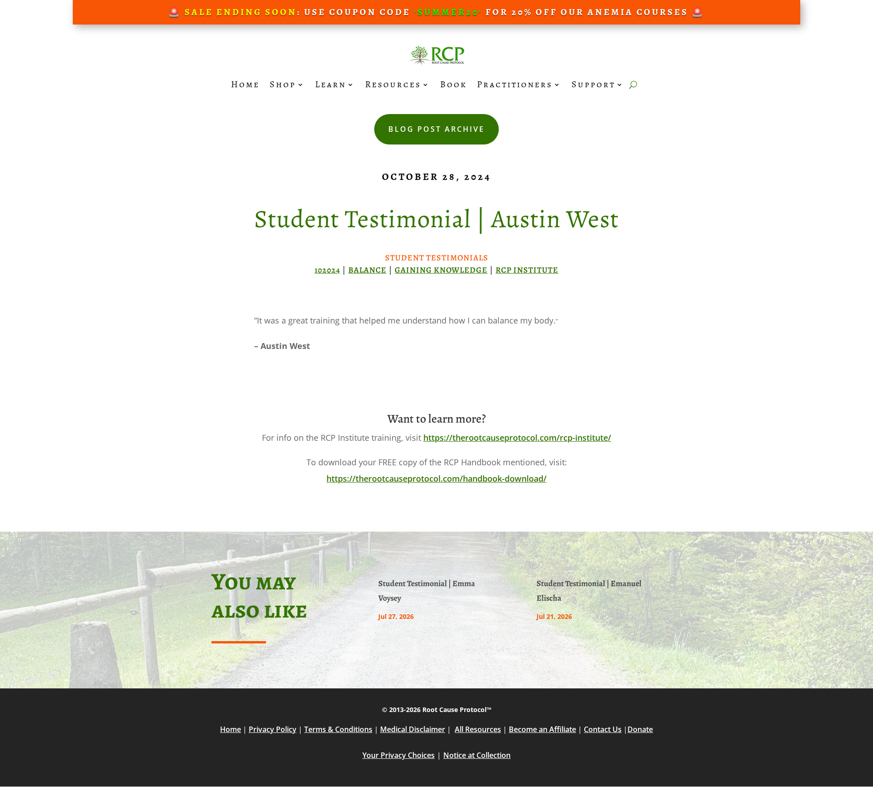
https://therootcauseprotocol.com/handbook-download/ (436, 478)
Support (593, 84)
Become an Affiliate (542, 729)
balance (367, 269)
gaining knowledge (441, 269)
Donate (640, 729)
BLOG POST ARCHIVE (436, 129)
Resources (393, 84)
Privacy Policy (272, 729)
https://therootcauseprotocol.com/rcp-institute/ (517, 437)
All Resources (478, 729)
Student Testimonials (436, 257)
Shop (283, 84)
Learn (330, 84)
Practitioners (514, 84)
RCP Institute (527, 269)
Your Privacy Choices (398, 755)
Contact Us (603, 729)
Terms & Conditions (338, 729)
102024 (327, 269)
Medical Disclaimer (412, 729)
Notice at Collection (477, 755)
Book (453, 84)
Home (245, 84)
